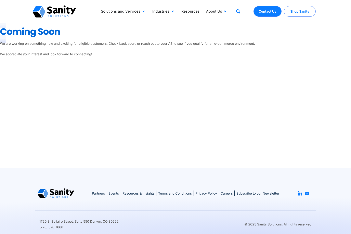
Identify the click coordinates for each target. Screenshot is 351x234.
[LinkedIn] (300, 192)
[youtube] (307, 193)
